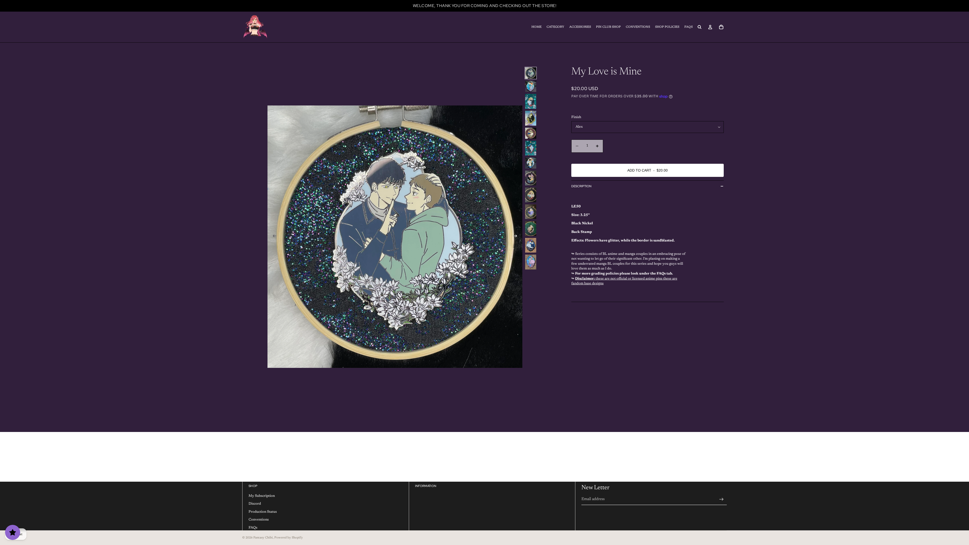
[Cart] (721, 27)
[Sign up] (721, 499)
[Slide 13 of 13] (530, 262)
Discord (255, 504)
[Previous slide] (273, 236)
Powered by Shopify (288, 537)
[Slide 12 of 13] (530, 245)
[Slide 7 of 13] (530, 163)
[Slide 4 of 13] (530, 118)
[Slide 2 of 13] (530, 86)
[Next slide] (516, 236)
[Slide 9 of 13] (530, 194)
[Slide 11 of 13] (530, 228)
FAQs (253, 528)
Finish (576, 117)
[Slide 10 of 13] (530, 211)
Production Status (263, 511)
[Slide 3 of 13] (530, 101)
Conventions (259, 520)
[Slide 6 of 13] (530, 148)
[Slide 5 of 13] (530, 133)
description (581, 186)
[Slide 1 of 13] (530, 73)
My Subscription (262, 496)
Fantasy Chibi (263, 537)
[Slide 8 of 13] (530, 178)
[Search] (699, 27)
